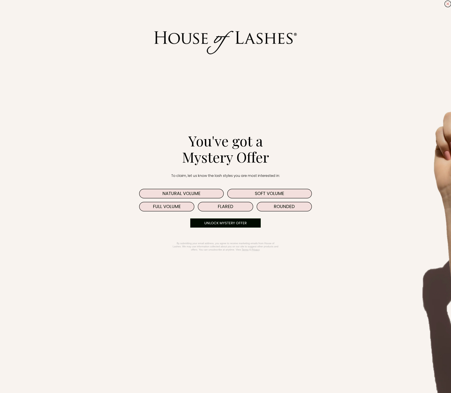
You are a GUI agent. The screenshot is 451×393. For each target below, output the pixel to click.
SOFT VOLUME (269, 193)
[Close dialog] (448, 4)
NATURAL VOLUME (181, 193)
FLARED (225, 206)
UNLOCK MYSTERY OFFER (225, 223)
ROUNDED (284, 206)
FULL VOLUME (167, 206)
